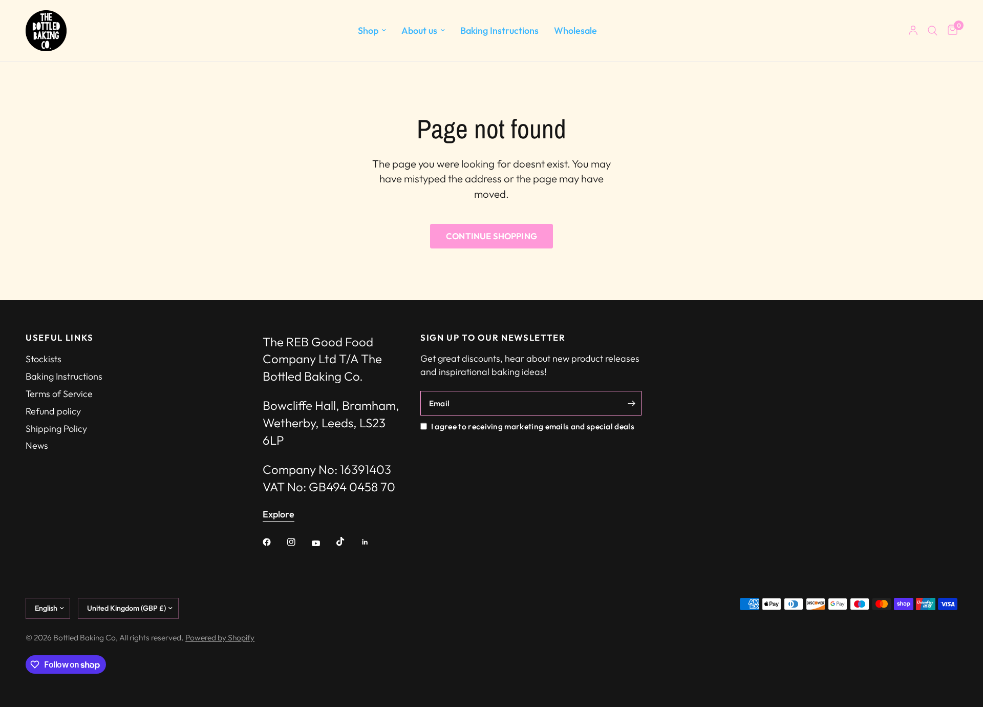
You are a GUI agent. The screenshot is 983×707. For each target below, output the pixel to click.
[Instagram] (298, 542)
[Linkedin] (372, 542)
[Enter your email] (631, 403)
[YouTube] (323, 543)
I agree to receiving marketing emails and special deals (532, 426)
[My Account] (913, 30)
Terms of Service (59, 394)
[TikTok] (347, 541)
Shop (368, 30)
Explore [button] (278, 514)
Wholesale (575, 30)
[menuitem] (372, 31)
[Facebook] (274, 542)
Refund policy (53, 411)
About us (419, 30)
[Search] (933, 30)
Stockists (43, 359)
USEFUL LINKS (60, 338)
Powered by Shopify (219, 637)
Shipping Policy (56, 428)
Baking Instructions (499, 30)
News (37, 445)
